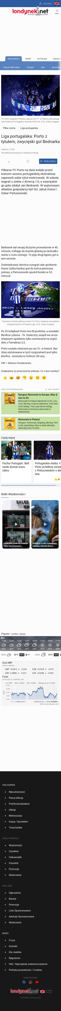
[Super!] (11, 377)
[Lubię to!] (5, 377)
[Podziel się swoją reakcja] (10, 161)
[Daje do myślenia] (24, 377)
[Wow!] (31, 377)
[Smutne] (37, 377)
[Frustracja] (44, 377)
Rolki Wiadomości (13, 494)
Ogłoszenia (8, 785)
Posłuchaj (50, 161)
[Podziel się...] (27, 161)
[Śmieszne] (18, 377)
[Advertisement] (30, 28)
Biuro (5, 933)
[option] (29, 792)
